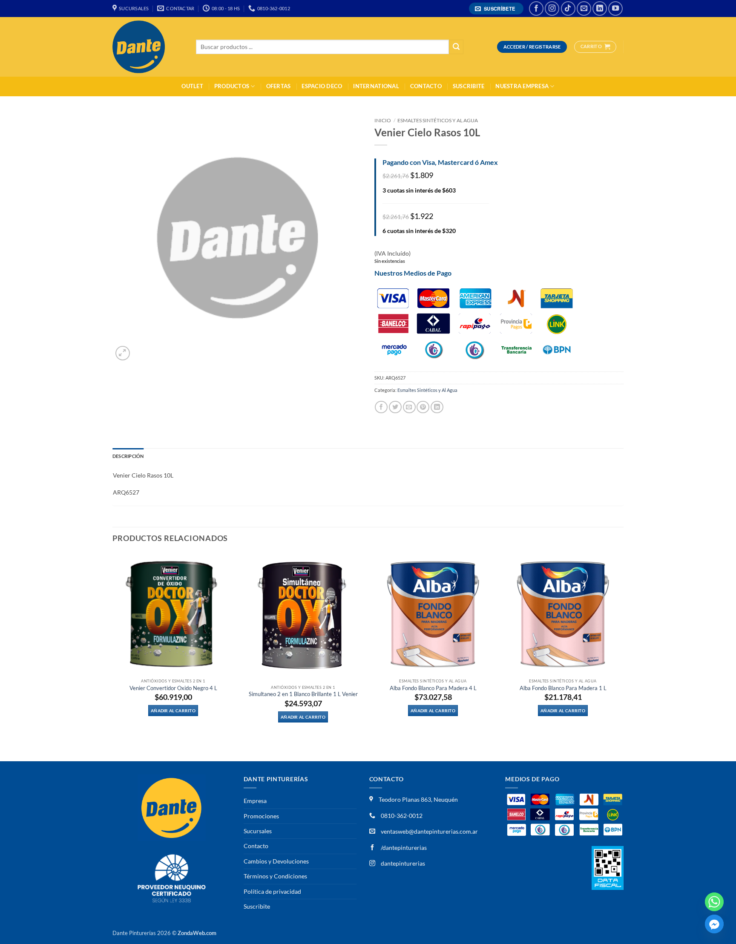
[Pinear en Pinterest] (423, 407)
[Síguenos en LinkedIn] (599, 8)
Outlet (192, 86)
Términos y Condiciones (275, 876)
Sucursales (258, 831)
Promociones (261, 816)
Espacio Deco (322, 86)
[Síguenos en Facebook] (536, 8)
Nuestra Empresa (522, 86)
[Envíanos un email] (584, 8)
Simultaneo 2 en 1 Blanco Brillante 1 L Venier (303, 694)
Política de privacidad (272, 891)
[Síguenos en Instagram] (552, 8)
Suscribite (469, 86)
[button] (496, 9)
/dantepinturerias (403, 847)
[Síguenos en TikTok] (568, 8)
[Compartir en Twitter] (395, 407)
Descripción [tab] (128, 456)
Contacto (426, 86)
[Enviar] (456, 47)
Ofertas (278, 86)
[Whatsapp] (714, 901)
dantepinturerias (402, 863)
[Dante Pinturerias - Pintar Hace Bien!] (147, 47)
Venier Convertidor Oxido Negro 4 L (173, 688)
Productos (231, 86)
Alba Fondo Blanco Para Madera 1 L (563, 688)
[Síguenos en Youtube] (615, 8)
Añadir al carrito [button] (173, 710)
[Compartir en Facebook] (381, 407)
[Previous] (112, 656)
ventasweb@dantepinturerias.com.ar (429, 831)
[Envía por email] (409, 407)
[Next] (623, 656)
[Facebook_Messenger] (714, 924)
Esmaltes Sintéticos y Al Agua (437, 120)
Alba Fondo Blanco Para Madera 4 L (433, 688)
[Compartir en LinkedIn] (437, 407)
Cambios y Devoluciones (276, 861)
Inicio (382, 120)
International (376, 86)
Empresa (255, 800)
